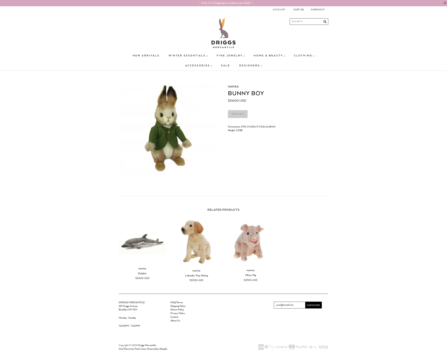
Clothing (303, 55)
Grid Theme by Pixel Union (132, 349)
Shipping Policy (178, 306)
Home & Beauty (268, 55)
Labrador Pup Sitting (196, 275)
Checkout (318, 9)
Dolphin (142, 273)
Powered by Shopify (157, 349)
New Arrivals (146, 55)
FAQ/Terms (176, 302)
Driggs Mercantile (147, 345)
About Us (175, 320)
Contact (174, 317)
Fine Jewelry (230, 55)
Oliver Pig (250, 275)
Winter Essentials (187, 55)
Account (279, 9)
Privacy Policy (177, 313)
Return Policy (177, 309)
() (298, 9)
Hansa (233, 86)
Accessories (197, 65)
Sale (225, 65)
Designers (249, 65)
